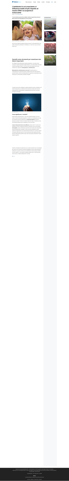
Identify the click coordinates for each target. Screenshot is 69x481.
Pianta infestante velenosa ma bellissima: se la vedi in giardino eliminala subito (50, 62)
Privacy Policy (36, 479)
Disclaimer (40, 479)
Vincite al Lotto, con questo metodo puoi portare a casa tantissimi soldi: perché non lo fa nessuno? (50, 26)
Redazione (32, 479)
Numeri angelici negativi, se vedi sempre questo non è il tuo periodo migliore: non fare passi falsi (50, 50)
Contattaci (40, 473)
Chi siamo (28, 479)
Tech (14, 156)
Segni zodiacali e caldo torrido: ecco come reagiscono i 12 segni (49, 39)
